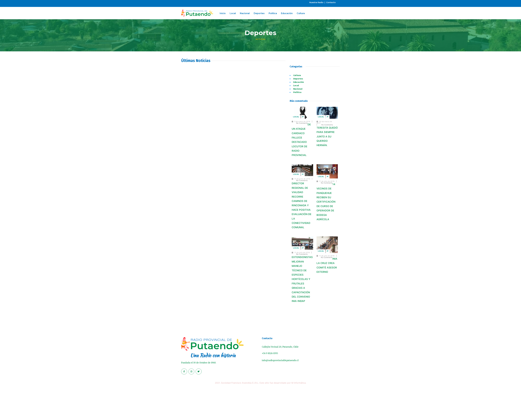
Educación (287, 13)
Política (273, 13)
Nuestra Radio (316, 2)
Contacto (331, 2)
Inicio (223, 13)
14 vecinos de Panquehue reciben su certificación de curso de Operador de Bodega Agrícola (326, 202)
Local (233, 13)
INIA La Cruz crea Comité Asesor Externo (327, 265)
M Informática (298, 382)
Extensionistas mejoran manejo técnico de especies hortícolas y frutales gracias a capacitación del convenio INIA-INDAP (302, 279)
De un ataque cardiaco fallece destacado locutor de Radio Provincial (301, 140)
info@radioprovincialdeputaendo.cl (280, 360)
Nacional (245, 13)
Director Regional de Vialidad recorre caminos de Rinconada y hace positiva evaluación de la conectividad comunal (301, 205)
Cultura (301, 13)
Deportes (259, 13)
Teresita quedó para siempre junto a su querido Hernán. (327, 136)
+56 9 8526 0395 (270, 353)
